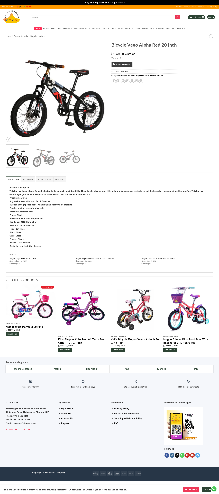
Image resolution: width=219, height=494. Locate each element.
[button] (7, 7)
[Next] (102, 91)
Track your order (190, 7)
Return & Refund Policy (126, 413)
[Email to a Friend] (127, 81)
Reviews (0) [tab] (28, 179)
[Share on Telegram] (141, 81)
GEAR (45, 28)
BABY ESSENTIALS (81, 28)
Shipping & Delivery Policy (128, 418)
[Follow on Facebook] (15, 7)
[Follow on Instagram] (17, 7)
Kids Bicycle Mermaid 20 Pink (24, 326)
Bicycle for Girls (37, 36)
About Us (66, 413)
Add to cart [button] (65, 350)
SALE (38, 28)
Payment (65, 423)
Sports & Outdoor (174, 28)
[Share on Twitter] (118, 81)
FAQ (116, 423)
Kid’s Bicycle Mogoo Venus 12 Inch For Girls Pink (135, 341)
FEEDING (66, 28)
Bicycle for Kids (21, 36)
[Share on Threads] (123, 81)
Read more (12, 334)
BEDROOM (55, 28)
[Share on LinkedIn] (136, 81)
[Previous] (10, 91)
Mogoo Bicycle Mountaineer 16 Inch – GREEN (95, 258)
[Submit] (177, 17)
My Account (67, 408)
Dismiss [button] (130, 2)
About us (201, 7)
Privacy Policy (211, 7)
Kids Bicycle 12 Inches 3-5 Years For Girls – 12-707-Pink (81, 341)
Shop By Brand (124, 28)
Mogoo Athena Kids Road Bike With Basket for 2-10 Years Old (185, 341)
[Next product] (211, 36)
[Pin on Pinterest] (132, 81)
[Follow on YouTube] (30, 7)
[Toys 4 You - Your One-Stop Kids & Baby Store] (14, 17)
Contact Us (67, 418)
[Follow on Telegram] (197, 455)
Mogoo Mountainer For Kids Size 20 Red (158, 258)
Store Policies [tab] (44, 179)
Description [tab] (13, 179)
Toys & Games (141, 28)
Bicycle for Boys (128, 75)
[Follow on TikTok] (20, 7)
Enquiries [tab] (59, 179)
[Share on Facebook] (114, 81)
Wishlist (179, 7)
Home (8, 36)
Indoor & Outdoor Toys (103, 28)
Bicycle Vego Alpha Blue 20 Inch (23, 258)
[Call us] (25, 7)
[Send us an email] (22, 7)
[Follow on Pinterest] (27, 7)
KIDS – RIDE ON (156, 28)
